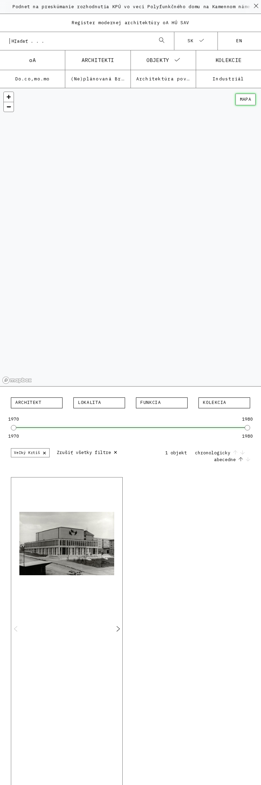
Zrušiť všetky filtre (87, 452)
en (239, 41)
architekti (98, 60)
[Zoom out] (9, 107)
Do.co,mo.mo (32, 79)
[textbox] (37, 402)
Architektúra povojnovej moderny (166, 79)
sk (191, 41)
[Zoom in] (9, 97)
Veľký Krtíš (30, 452)
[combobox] (80, 41)
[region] (130, 237)
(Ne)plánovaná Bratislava (100, 79)
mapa (245, 99)
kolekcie (228, 60)
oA (32, 60)
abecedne (226, 459)
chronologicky (214, 453)
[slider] (13, 427)
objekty (157, 60)
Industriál (228, 79)
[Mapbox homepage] (17, 380)
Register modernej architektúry (130, 23)
